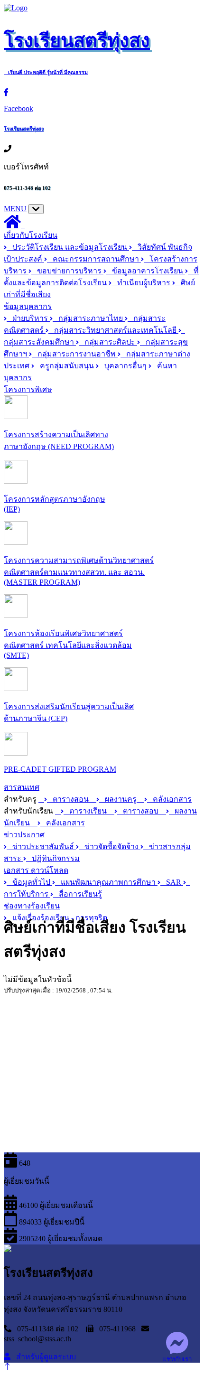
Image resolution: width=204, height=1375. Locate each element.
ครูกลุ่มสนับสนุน (65, 366)
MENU (15, 209)
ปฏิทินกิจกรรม (53, 858)
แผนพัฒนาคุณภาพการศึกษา (106, 882)
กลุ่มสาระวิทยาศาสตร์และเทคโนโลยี (113, 330)
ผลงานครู (119, 799)
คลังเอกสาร (169, 799)
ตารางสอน (69, 799)
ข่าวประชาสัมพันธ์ (41, 846)
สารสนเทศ (21, 787)
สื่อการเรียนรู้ (77, 894)
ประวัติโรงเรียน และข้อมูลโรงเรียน (68, 247)
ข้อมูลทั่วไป (29, 882)
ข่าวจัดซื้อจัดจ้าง (109, 846)
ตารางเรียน (86, 811)
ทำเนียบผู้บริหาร (141, 283)
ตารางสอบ (138, 811)
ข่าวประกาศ (24, 835)
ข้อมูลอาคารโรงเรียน (145, 271)
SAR (171, 882)
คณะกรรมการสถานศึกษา (94, 259)
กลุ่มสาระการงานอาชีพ (75, 354)
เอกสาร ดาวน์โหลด (36, 870)
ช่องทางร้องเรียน (32, 906)
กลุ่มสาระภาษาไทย (89, 318)
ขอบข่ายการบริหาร (67, 271)
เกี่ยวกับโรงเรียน (30, 235)
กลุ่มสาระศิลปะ (108, 342)
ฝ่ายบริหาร (28, 318)
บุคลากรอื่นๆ (123, 366)
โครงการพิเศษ (28, 389)
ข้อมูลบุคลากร (28, 306)
